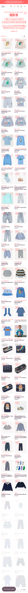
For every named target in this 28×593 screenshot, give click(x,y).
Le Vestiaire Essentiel (19, 22)
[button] (14, 31)
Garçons (14, 19)
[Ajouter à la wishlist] (11, 40)
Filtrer (5, 36)
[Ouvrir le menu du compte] (18, 6)
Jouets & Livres (7, 22)
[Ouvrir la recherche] (11, 6)
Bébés (20, 19)
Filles (7, 19)
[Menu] (25, 6)
